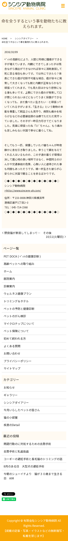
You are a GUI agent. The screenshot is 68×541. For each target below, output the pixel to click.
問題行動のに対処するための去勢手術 (27, 444)
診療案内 (9, 286)
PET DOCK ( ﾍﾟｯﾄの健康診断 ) (22, 256)
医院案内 (9, 278)
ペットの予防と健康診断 (19, 308)
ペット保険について (16, 331)
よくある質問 (12, 346)
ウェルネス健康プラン (18, 293)
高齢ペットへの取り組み (19, 264)
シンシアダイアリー (24, 38)
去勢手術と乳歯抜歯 (16, 451)
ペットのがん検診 (15, 316)
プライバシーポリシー (18, 361)
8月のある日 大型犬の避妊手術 (24, 466)
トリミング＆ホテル (16, 301)
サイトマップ (12, 368)
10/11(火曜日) (55, 237)
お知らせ (9, 387)
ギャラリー (11, 395)
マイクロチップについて (19, 323)
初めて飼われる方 (15, 338)
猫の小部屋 (11, 417)
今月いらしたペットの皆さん (22, 410)
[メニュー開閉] (63, 6)
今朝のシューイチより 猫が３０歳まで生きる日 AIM (33, 476)
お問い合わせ (12, 353)
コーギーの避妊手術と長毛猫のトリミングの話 (33, 459)
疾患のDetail (12, 425)
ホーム (8, 271)
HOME (4, 38)
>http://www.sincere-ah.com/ (22, 190)
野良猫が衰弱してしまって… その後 (27, 233)
